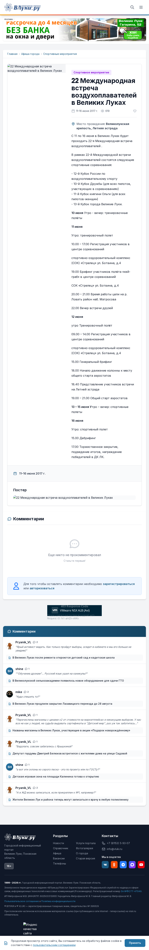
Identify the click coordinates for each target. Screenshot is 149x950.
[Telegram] (123, 864)
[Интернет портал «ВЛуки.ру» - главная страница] (22, 7)
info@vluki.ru (114, 848)
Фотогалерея (84, 848)
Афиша (57, 853)
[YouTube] (141, 864)
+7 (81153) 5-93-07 (118, 843)
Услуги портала (86, 843)
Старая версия (85, 858)
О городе (82, 853)
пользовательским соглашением (54, 945)
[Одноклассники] (114, 864)
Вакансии (59, 858)
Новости (58, 843)
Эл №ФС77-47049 (131, 891)
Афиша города (30, 53)
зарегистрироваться (119, 584)
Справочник (60, 848)
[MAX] (132, 864)
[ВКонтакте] (105, 864)
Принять (135, 943)
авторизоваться (42, 588)
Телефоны (59, 863)
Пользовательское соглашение (21, 901)
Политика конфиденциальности (58, 901)
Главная (12, 53)
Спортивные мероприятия (60, 53)
